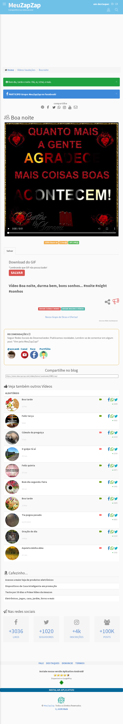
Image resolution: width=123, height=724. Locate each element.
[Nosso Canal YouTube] (70, 107)
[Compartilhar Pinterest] (42, 107)
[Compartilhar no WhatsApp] (59, 107)
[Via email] (75, 107)
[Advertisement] (61, 40)
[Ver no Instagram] (65, 107)
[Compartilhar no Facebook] (49, 107)
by (61, 709)
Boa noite (44, 69)
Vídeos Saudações (26, 69)
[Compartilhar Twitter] (54, 107)
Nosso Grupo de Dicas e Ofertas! (61, 317)
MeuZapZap (49, 705)
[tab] (10, 250)
